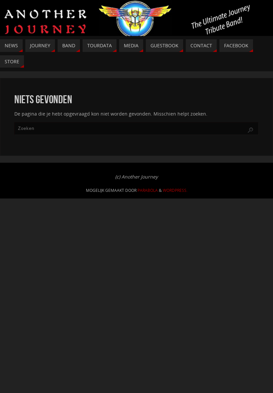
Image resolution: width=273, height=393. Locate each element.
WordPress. (175, 190)
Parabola (147, 190)
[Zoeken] (250, 130)
